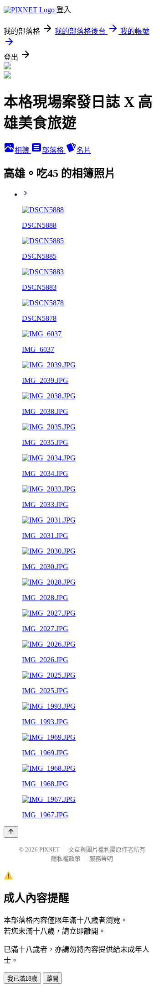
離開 (52, 978)
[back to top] (11, 832)
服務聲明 (101, 858)
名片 (84, 150)
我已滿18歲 (22, 978)
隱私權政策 (66, 858)
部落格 (54, 150)
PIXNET (49, 849)
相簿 (23, 150)
